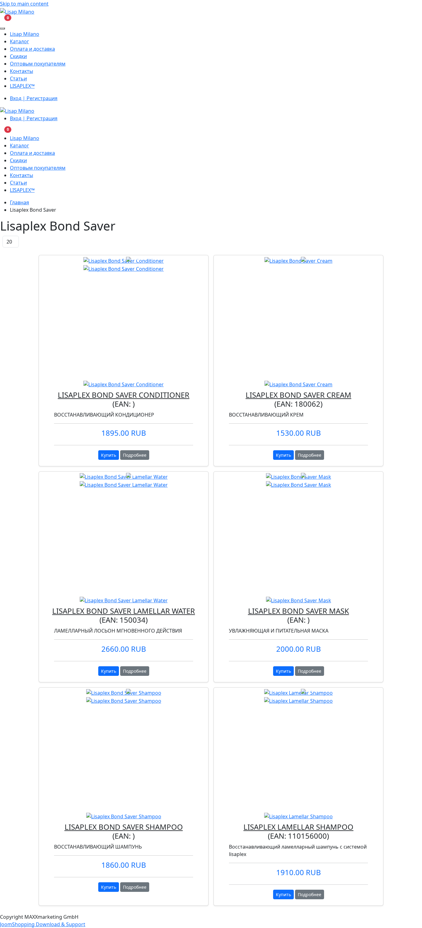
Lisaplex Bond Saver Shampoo (124, 827)
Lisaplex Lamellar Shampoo (298, 827)
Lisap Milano (24, 34)
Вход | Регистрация (33, 98)
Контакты (21, 71)
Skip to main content (24, 3)
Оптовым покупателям (37, 63)
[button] (4, 19)
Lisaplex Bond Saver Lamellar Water (123, 611)
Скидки (18, 56)
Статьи (18, 78)
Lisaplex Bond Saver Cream (298, 395)
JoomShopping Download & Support (42, 924)
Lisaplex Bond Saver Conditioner (123, 395)
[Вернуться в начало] (17, 11)
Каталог (19, 41)
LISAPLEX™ (22, 86)
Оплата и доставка (32, 48)
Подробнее (134, 455)
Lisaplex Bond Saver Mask (298, 611)
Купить (108, 455)
